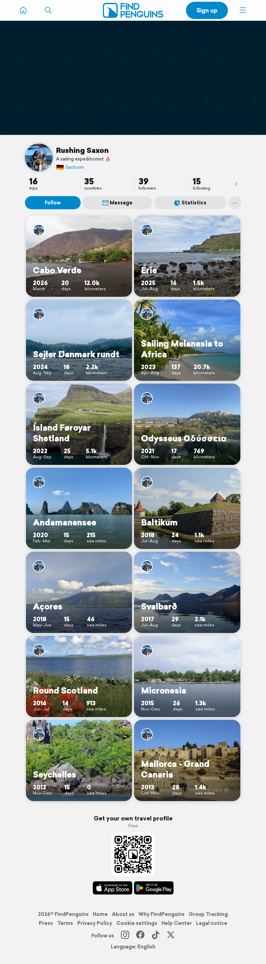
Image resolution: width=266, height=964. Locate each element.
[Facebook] (140, 935)
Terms (65, 923)
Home (100, 914)
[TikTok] (155, 935)
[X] (171, 935)
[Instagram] (125, 935)
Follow (53, 202)
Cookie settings (136, 923)
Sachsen (70, 167)
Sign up (207, 10)
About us (123, 914)
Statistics (193, 202)
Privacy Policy (94, 923)
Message (121, 202)
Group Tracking (208, 914)
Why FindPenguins (162, 914)
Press (46, 923)
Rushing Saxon (82, 150)
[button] (242, 10)
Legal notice (211, 923)
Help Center (176, 923)
